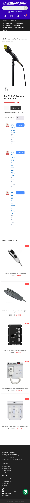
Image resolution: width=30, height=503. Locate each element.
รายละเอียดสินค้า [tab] (9, 118)
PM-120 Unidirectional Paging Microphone (15, 273)
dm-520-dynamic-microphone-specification (13, 164)
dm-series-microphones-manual (13, 203)
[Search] (26, 8)
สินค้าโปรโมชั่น (7, 25)
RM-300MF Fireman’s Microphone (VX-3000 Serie (15, 388)
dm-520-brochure (13, 128)
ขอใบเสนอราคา (19, 28)
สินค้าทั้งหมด (19, 23)
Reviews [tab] (19, 118)
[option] (15, 66)
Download (20, 125)
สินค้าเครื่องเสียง (7, 23)
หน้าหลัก (4, 39)
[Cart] (25, 16)
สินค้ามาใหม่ (13, 21)
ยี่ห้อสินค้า (17, 25)
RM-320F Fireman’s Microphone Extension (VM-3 (15, 426)
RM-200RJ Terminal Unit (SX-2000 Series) (15, 350)
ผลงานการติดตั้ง (7, 28)
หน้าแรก (5, 21)
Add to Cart (15, 108)
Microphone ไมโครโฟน (14, 39)
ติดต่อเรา (5, 30)
